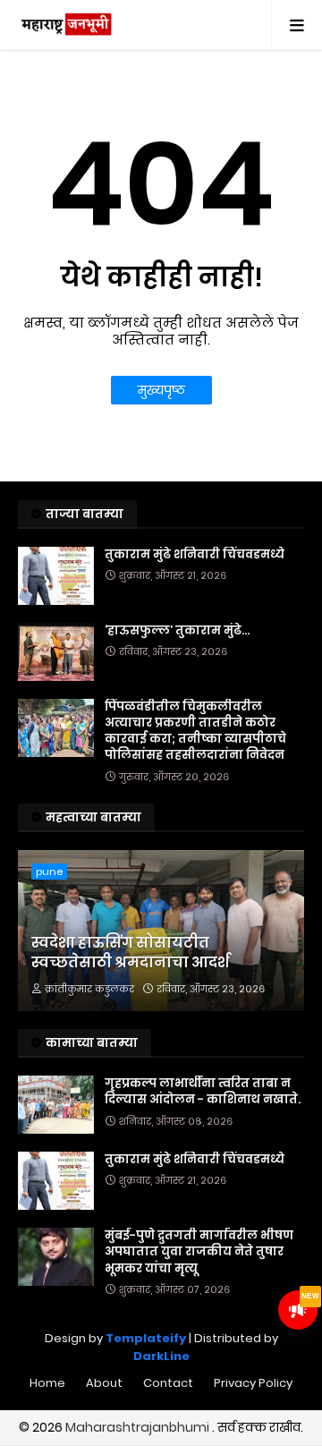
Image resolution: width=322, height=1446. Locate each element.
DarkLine (161, 1356)
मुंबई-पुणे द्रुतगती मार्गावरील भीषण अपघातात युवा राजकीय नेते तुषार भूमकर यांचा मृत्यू (199, 1252)
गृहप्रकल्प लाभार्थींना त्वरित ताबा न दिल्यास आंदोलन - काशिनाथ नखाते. (203, 1092)
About (104, 1382)
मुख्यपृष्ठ (161, 390)
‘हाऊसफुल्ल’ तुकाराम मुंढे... (177, 631)
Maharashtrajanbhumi (138, 1427)
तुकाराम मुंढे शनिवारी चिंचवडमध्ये (194, 555)
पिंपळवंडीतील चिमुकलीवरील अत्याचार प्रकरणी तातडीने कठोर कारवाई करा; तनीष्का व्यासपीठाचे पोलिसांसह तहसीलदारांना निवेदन (195, 731)
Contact (168, 1382)
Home (47, 1382)
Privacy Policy (253, 1382)
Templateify (146, 1338)
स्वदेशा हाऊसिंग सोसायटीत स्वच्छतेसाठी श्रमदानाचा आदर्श (130, 953)
